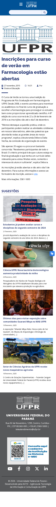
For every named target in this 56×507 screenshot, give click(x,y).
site (36, 174)
